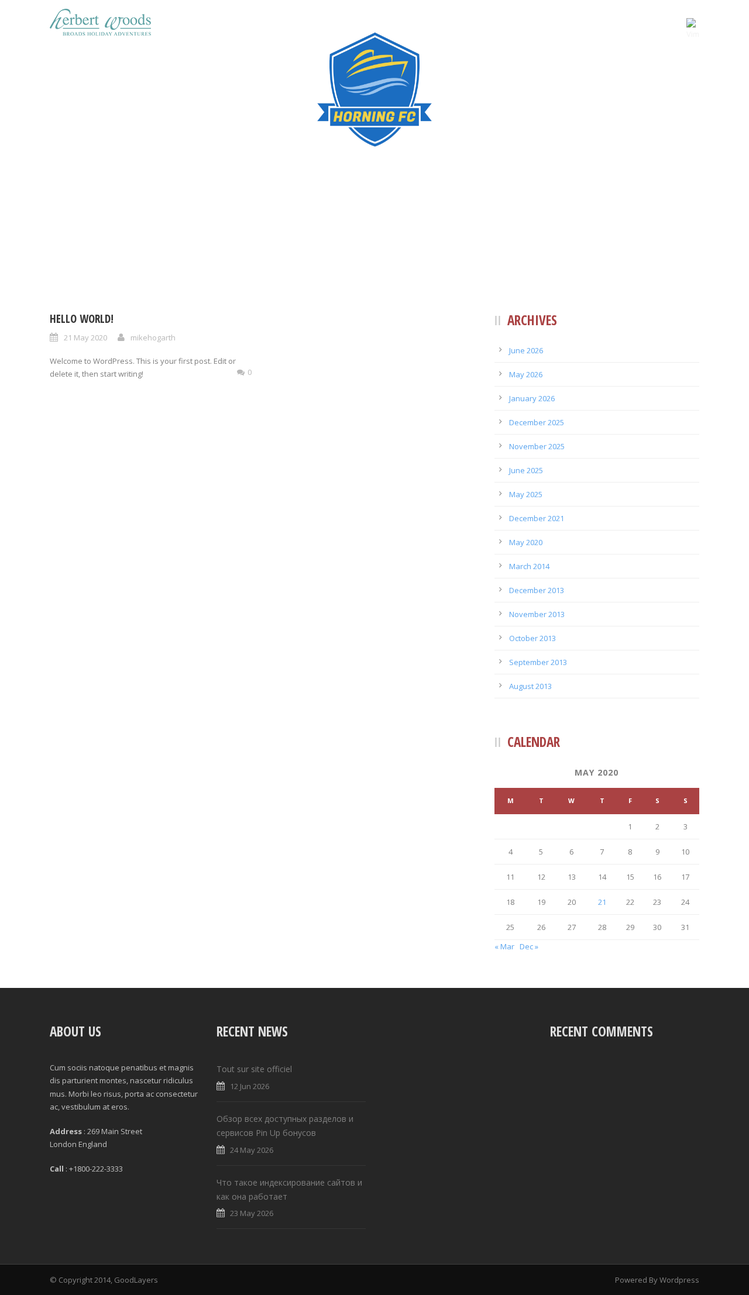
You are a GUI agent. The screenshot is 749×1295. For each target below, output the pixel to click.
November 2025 (537, 446)
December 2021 (536, 518)
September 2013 (538, 662)
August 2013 (530, 686)
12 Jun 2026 (249, 1086)
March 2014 (529, 566)
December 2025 (536, 422)
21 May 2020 (85, 337)
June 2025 (526, 470)
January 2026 (532, 398)
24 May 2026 (251, 1150)
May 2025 (525, 494)
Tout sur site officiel (254, 1068)
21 (602, 902)
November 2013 (537, 614)
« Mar (504, 946)
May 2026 (525, 374)
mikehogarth (153, 337)
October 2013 (532, 638)
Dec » (529, 946)
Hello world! (82, 318)
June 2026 (526, 350)
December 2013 (536, 590)
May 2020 (525, 542)
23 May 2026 (251, 1213)
